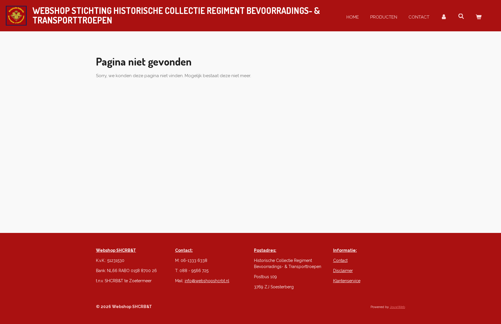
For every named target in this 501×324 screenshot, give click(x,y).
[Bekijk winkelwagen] (478, 17)
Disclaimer (343, 270)
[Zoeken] (461, 16)
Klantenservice (346, 280)
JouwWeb (397, 307)
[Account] (443, 17)
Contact (340, 260)
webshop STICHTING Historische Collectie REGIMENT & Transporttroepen (176, 15)
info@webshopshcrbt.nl (207, 280)
